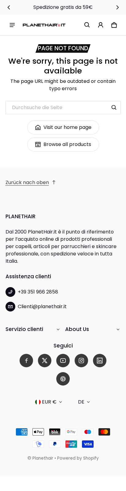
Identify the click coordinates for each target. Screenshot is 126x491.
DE (81, 401)
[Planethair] (44, 24)
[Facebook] (26, 360)
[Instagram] (81, 360)
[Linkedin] (99, 360)
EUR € (49, 401)
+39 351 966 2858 (38, 291)
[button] (87, 25)
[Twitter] (44, 360)
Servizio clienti (24, 329)
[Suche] (114, 107)
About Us (77, 329)
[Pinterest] (63, 379)
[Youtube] (63, 360)
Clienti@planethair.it (42, 306)
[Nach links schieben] (9, 7)
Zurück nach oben (27, 182)
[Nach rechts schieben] (117, 7)
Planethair (42, 458)
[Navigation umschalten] (12, 25)
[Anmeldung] (100, 25)
